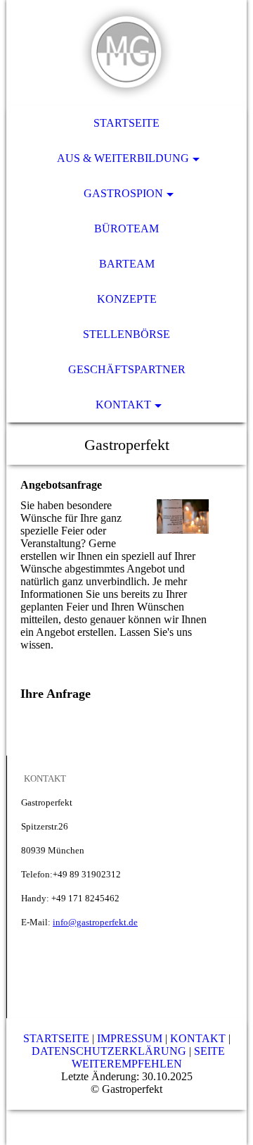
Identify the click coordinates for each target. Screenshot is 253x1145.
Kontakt (123, 405)
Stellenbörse (126, 334)
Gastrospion (123, 193)
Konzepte (127, 299)
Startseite (126, 123)
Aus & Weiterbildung (123, 158)
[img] (126, 53)
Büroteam (126, 228)
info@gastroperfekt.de (95, 922)
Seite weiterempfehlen (148, 1057)
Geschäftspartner (127, 369)
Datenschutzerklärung (110, 1051)
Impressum (131, 1038)
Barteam (127, 264)
